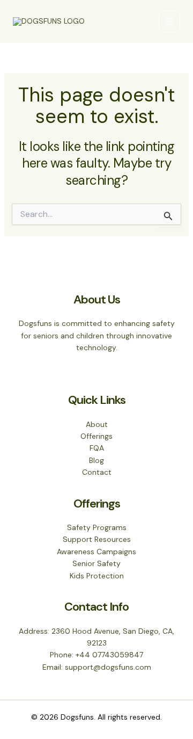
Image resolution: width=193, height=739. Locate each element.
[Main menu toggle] (169, 21)
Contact (97, 472)
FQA (97, 448)
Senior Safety (96, 563)
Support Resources (97, 539)
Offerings (96, 436)
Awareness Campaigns (96, 551)
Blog (96, 460)
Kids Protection (97, 576)
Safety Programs (97, 527)
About (97, 424)
